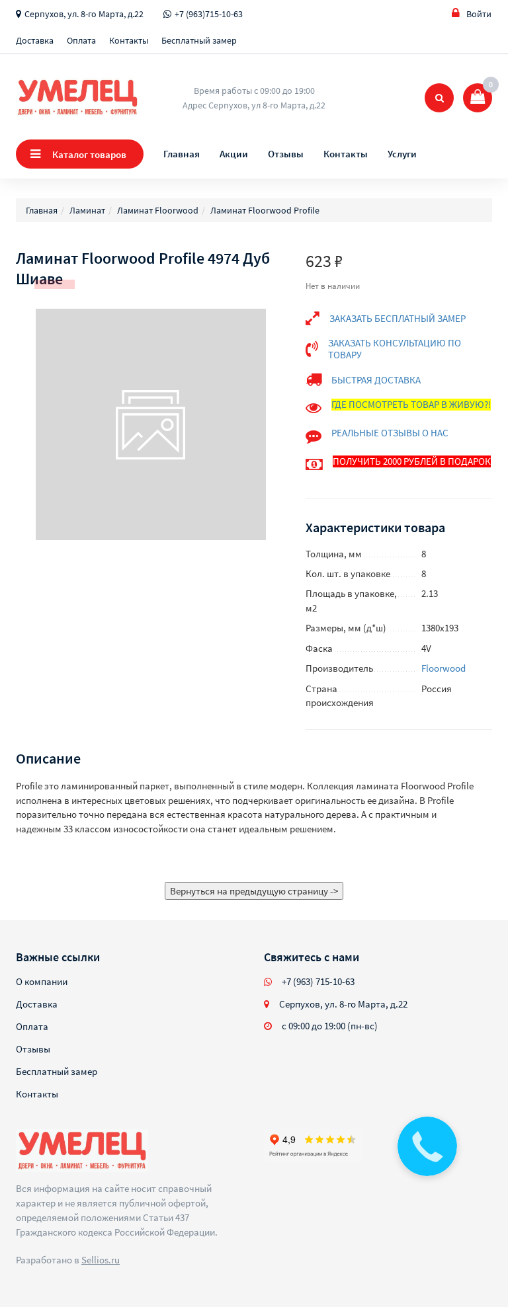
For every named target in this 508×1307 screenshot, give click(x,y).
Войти (478, 14)
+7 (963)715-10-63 (209, 14)
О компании (41, 981)
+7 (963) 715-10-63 (318, 981)
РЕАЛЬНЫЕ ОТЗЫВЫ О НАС (389, 432)
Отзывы (286, 153)
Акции (234, 153)
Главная (181, 153)
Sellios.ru (100, 1259)
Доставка (35, 40)
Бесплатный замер (199, 40)
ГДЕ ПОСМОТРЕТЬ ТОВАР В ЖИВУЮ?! (411, 404)
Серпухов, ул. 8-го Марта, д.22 (84, 14)
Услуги (402, 153)
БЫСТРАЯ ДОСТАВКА (376, 380)
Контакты (128, 40)
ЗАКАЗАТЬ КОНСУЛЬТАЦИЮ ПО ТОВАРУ (394, 349)
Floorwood (443, 668)
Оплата (81, 40)
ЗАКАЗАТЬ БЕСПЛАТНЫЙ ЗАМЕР (397, 318)
